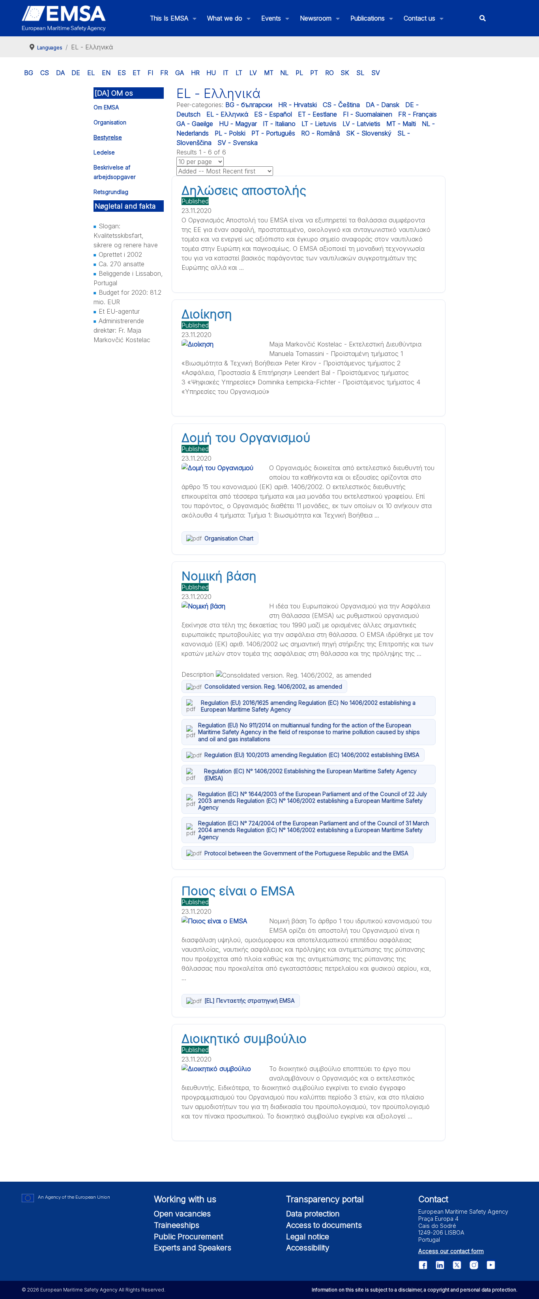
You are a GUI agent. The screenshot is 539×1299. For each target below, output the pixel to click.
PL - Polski (230, 133)
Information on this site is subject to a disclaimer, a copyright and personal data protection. (414, 1290)
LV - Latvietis (361, 124)
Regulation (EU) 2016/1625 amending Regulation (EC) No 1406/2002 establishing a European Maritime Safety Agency (308, 706)
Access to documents (324, 1225)
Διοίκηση (207, 314)
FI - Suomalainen (367, 114)
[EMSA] (64, 18)
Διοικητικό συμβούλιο (244, 1039)
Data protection (313, 1213)
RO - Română (320, 133)
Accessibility (307, 1247)
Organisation (110, 122)
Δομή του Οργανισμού (246, 438)
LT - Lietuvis (319, 124)
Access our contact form (451, 1251)
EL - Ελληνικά (227, 114)
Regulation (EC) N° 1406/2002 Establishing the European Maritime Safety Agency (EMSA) (310, 774)
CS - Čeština (341, 105)
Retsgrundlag (111, 191)
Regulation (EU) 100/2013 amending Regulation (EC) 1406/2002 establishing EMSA (311, 754)
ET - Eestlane (317, 114)
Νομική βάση (219, 576)
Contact (433, 1199)
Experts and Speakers (192, 1247)
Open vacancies (182, 1213)
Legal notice (307, 1236)
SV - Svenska (237, 143)
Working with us (185, 1199)
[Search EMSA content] (482, 18)
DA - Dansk (382, 105)
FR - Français (417, 114)
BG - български (248, 105)
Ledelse (104, 152)
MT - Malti (401, 124)
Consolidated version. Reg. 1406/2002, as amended (273, 686)
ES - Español (273, 114)
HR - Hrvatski (297, 105)
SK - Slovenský (368, 133)
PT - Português (273, 133)
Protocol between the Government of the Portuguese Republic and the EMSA (306, 853)
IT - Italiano (279, 124)
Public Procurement (188, 1236)
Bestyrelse (108, 137)
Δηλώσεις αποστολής (244, 190)
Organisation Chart (228, 538)
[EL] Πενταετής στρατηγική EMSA (249, 1000)
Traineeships (176, 1225)
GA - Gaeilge (194, 124)
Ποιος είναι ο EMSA (238, 891)
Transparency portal (325, 1199)
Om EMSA (106, 107)
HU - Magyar (238, 124)
